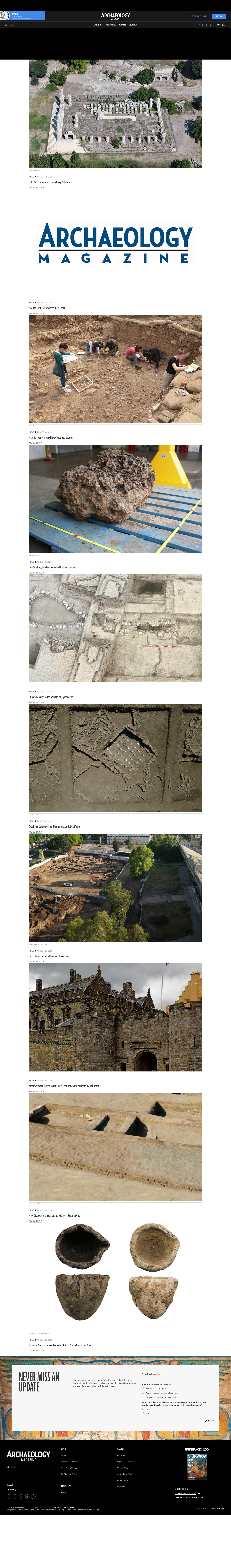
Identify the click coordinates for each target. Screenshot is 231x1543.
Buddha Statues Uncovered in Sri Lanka (47, 308)
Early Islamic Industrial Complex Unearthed (49, 956)
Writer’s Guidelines (69, 1461)
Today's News (66, 1486)
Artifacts (121, 1486)
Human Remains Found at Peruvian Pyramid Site (51, 697)
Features (121, 1455)
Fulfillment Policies (69, 1474)
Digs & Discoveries (125, 1461)
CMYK (221, 1509)
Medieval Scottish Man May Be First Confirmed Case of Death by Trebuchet (64, 1086)
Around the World (125, 1474)
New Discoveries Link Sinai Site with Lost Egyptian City (54, 1216)
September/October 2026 (197, 1450)
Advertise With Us (69, 1468)
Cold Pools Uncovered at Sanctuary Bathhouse (50, 182)
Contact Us (10, 1485)
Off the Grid (122, 1468)
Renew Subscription (199, 16)
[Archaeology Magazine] (28, 1462)
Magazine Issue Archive (187, 1498)
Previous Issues (111, 25)
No (147, 1413)
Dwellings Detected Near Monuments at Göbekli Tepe (54, 827)
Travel (63, 1492)
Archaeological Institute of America (162, 1393)
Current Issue (98, 25)
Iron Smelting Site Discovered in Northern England (52, 567)
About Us (65, 1455)
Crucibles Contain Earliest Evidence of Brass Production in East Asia (60, 1345)
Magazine (157, 1388)
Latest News (133, 25)
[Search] (6, 25)
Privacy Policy (11, 1489)
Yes (147, 1409)
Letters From (123, 1480)
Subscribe (219, 16)
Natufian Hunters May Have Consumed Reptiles (51, 438)
